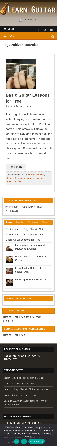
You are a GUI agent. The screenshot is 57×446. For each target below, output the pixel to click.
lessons (39, 178)
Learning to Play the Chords (31, 279)
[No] (53, 434)
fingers (10, 178)
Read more (16, 167)
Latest (9, 222)
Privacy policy (36, 441)
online (18, 181)
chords (31, 174)
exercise (40, 174)
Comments (33, 222)
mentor (10, 181)
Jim (10, 106)
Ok (16, 441)
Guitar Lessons (23, 106)
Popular (20, 222)
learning (30, 178)
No (23, 441)
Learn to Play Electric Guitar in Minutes (26, 389)
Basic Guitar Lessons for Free (23, 239)
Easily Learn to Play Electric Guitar (26, 229)
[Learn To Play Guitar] (28, 3)
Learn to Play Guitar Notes (19, 383)
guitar (22, 178)
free (17, 178)
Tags (44, 222)
